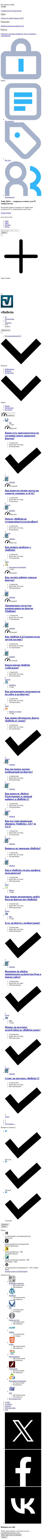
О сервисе (8, 1404)
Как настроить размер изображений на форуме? (19, 770)
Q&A (7, 223)
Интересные (9, 408)
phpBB (11, 1332)
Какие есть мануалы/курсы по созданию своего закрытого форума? (22, 435)
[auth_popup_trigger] (5, 330)
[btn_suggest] (1, 235)
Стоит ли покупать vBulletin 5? (22, 1078)
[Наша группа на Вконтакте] (23, 1523)
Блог (6, 1410)
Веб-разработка (14, 1356)
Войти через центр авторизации (11, 1535)
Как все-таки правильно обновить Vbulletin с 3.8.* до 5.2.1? (20, 824)
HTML (11, 1344)
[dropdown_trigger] (1, 332)
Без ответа (8, 410)
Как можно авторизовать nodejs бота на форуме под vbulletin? (22, 898)
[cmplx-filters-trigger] (8, 414)
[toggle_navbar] (1, 294)
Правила (8, 1406)
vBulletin (12, 482)
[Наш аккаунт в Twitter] (23, 1448)
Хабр (6, 221)
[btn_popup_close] (4, 1226)
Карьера (7, 225)
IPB (10, 423)
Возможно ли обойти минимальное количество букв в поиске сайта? (23, 974)
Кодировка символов (16, 1283)
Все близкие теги (15, 1399)
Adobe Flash (13, 1369)
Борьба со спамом (15, 711)
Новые (7, 406)
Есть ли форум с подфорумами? (22, 923)
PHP (10, 917)
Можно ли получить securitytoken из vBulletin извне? (22, 1028)
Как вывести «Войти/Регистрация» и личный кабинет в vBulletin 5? (18, 796)
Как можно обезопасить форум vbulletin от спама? (22, 719)
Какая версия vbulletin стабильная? (17, 666)
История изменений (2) (13, 336)
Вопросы (8, 371)
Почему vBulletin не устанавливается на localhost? (21, 520)
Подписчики (9, 373)
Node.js (11, 890)
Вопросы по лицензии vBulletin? (23, 848)
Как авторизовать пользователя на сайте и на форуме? (22, 693)
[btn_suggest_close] (4, 233)
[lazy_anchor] (23, 462)
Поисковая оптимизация (17, 567)
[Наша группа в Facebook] (23, 1486)
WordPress (12, 685)
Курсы (7, 227)
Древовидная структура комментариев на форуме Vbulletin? (19, 608)
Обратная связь (10, 1408)
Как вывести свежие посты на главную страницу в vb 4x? (22, 492)
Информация (9, 369)
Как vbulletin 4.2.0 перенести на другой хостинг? (22, 638)
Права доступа (14, 1320)
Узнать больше (6, 213)
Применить (5, 1224)
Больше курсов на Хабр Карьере (16, 1271)
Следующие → (10, 1124)
